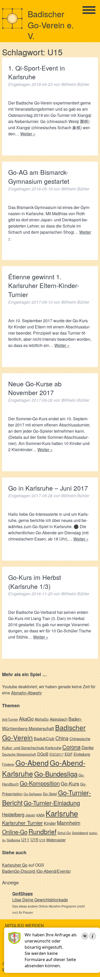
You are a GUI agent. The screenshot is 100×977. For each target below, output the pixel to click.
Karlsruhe (62, 813)
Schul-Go (64, 832)
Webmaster (56, 839)
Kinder (50, 823)
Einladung (82, 754)
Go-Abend (32, 762)
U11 (25, 839)
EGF (69, 754)
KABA (40, 815)
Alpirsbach (58, 719)
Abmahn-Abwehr (26, 693)
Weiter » (27, 134)
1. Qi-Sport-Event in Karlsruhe (36, 72)
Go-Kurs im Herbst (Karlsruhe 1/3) (34, 582)
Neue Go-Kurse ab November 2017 (35, 388)
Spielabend (80, 832)
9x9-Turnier (10, 719)
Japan (30, 814)
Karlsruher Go (14, 865)
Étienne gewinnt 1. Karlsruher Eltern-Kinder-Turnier (43, 285)
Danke (88, 747)
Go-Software (33, 793)
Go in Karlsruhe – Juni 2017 (48, 487)
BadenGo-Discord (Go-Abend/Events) (36, 871)
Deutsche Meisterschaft (19, 754)
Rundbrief (42, 831)
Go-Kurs (70, 783)
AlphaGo (42, 719)
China (61, 738)
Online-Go (14, 831)
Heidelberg (13, 814)
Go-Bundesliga (55, 773)
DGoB (42, 754)
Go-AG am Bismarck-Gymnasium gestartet (38, 177)
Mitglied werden (24, 925)
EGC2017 (56, 754)
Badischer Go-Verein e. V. (51, 24)
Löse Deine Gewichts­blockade (40, 900)
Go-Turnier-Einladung (52, 802)
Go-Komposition (40, 783)
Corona (71, 747)
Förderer (8, 764)
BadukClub (44, 739)
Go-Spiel (50, 793)
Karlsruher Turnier (22, 822)
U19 (42, 840)
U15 (34, 839)
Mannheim (68, 822)
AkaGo (26, 718)
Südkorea (13, 840)
